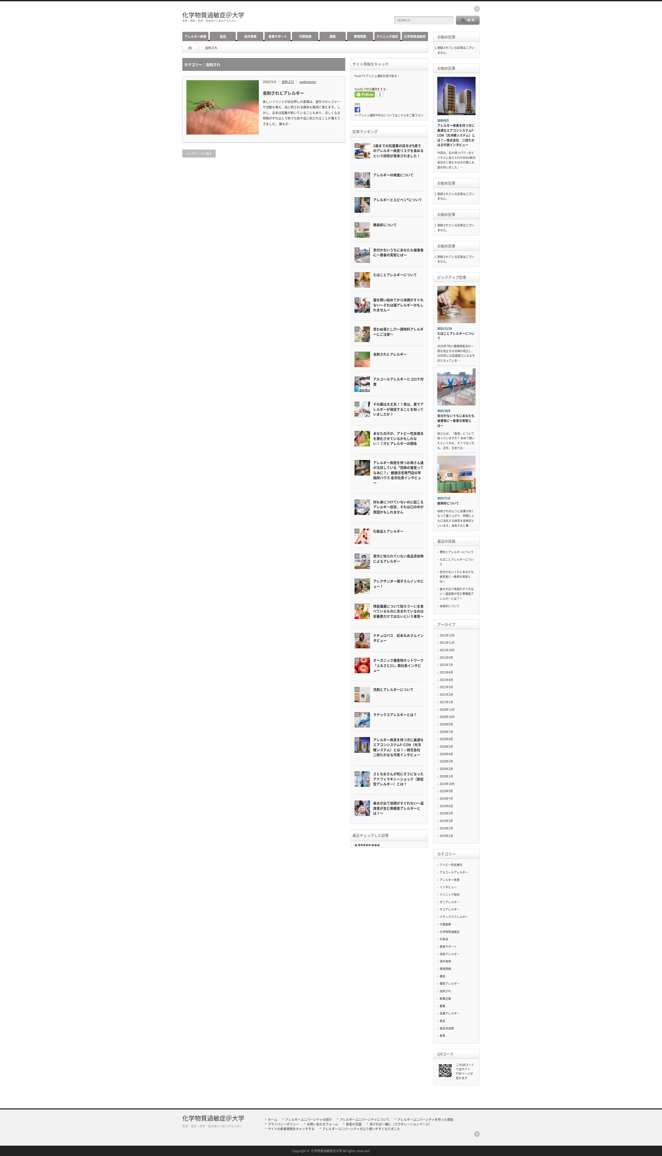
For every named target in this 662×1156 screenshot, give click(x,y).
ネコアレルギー (450, 909)
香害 (442, 1035)
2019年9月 (446, 791)
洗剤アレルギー (450, 954)
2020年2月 (446, 769)
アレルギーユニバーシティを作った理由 (425, 1119)
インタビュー (448, 887)
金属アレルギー (450, 1013)
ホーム (272, 1119)
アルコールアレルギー (454, 872)
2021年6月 (446, 672)
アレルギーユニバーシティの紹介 (308, 1119)
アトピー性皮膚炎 (451, 865)
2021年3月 (446, 687)
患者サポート (277, 36)
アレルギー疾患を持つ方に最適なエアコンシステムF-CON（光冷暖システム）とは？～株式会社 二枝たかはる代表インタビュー (456, 135)
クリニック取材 (387, 36)
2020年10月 (447, 717)
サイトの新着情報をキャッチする (291, 1129)
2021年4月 (446, 680)
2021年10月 (447, 650)
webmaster (307, 81)
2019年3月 (446, 821)
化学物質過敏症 (415, 36)
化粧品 (444, 939)
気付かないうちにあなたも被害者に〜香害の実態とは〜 (456, 420)
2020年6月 (446, 739)
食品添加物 (447, 1028)
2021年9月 (446, 657)
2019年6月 (446, 806)
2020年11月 (447, 709)
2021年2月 (446, 694)
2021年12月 (447, 635)
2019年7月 (446, 798)
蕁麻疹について (448, 503)
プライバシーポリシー (283, 1124)
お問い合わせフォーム (322, 1124)
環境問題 (360, 36)
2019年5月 (446, 813)
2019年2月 (446, 828)
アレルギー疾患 (195, 36)
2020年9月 (446, 724)
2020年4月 (446, 754)
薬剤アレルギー (450, 983)
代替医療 (305, 36)
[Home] (190, 48)
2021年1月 (446, 702)
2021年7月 (446, 665)
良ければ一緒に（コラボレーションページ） (401, 1124)
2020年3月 (446, 761)
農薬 (332, 36)
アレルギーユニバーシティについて (364, 1119)
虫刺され (288, 81)
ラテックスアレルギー (454, 917)
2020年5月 (446, 746)
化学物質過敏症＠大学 (213, 14)
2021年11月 (447, 642)
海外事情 (250, 36)
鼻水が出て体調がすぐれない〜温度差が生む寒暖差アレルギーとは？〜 (457, 594)
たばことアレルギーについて (456, 336)
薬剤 (442, 976)
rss (477, 9)
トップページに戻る (199, 153)
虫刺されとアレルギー (283, 93)
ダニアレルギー (450, 902)
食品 (223, 36)
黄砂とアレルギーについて (457, 552)
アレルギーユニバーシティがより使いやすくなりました (361, 1129)
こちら (402, 115)
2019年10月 (447, 784)
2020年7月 (446, 732)
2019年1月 (446, 836)
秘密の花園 (354, 1124)
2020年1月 (446, 776)
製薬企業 (445, 998)
